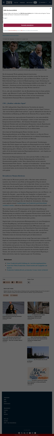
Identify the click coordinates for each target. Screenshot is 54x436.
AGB (21, 30)
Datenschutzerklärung (12, 30)
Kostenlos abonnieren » (27, 25)
